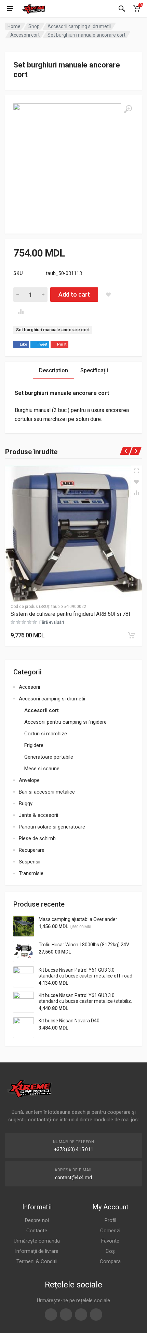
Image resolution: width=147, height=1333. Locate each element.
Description (53, 370)
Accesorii (29, 687)
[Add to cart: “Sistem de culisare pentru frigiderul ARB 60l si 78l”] (131, 635)
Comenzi (110, 1231)
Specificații (94, 370)
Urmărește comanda (37, 1241)
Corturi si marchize (45, 734)
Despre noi (37, 1220)
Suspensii (29, 862)
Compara (110, 1261)
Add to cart (74, 294)
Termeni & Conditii (36, 1261)
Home (14, 26)
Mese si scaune (41, 768)
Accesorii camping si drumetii (79, 26)
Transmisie (31, 873)
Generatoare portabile (48, 757)
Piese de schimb (37, 838)
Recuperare (31, 850)
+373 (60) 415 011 (73, 1149)
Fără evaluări (51, 622)
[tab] (53, 370)
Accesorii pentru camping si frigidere (65, 722)
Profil (110, 1220)
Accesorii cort (25, 35)
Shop (34, 26)
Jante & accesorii (38, 815)
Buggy (25, 803)
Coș (110, 1251)
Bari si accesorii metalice (47, 792)
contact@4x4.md (73, 1177)
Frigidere (33, 745)
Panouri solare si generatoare (52, 827)
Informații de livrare (36, 1251)
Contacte (36, 1231)
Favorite (110, 1241)
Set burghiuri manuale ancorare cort (53, 329)
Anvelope (29, 780)
